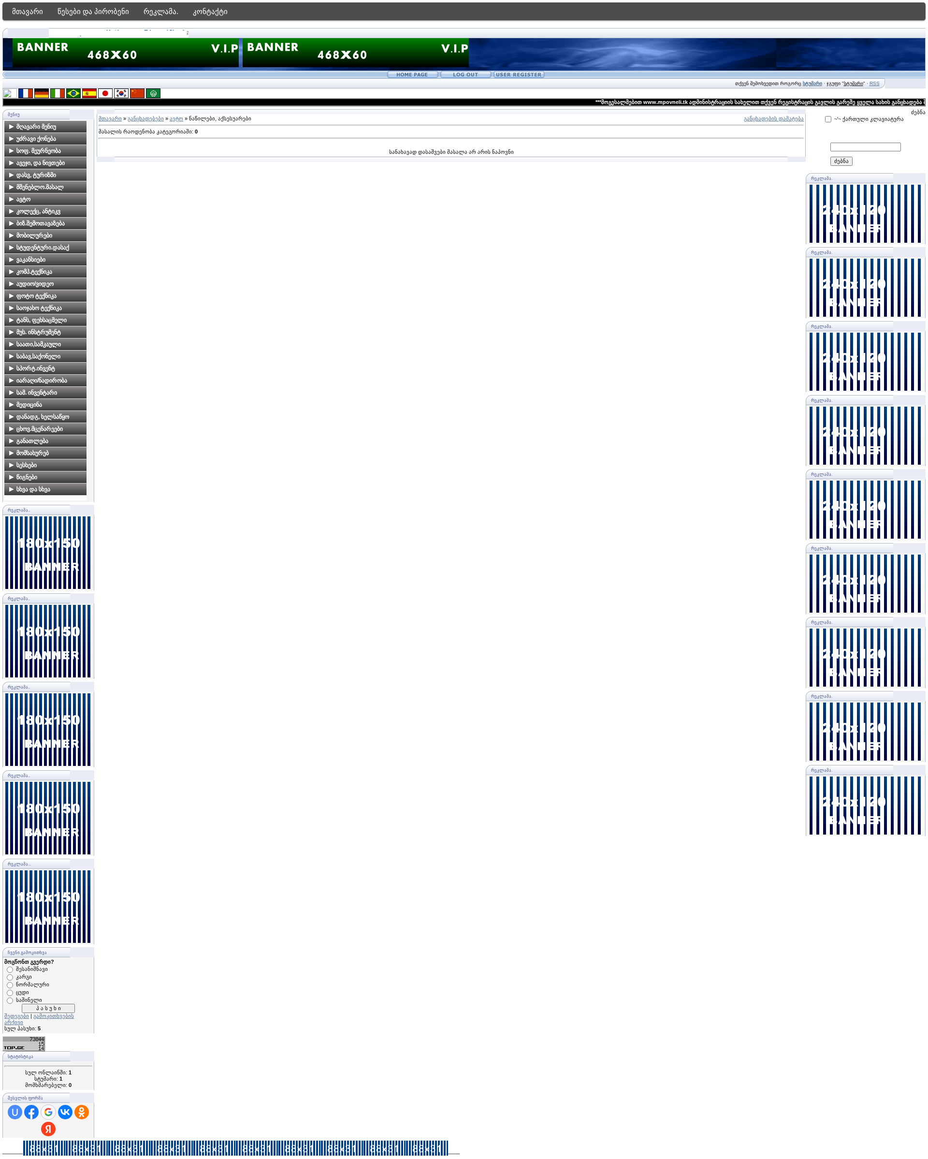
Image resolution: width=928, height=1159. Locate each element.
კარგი (24, 977)
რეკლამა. (161, 11)
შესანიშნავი (32, 969)
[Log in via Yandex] (48, 1129)
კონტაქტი (210, 11)
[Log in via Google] (48, 1112)
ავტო (176, 118)
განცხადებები (146, 118)
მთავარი (27, 11)
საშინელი (29, 1000)
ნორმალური (32, 984)
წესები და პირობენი (93, 11)
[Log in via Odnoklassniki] (81, 1112)
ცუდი (22, 992)
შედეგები (16, 1016)
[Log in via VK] (65, 1112)
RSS (875, 83)
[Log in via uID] (15, 1112)
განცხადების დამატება (774, 118)
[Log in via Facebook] (31, 1112)
